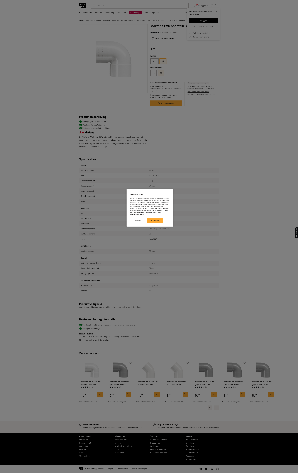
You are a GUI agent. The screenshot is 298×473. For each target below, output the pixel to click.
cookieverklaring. (138, 214)
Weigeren (138, 220)
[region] (150, 208)
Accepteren (155, 220)
